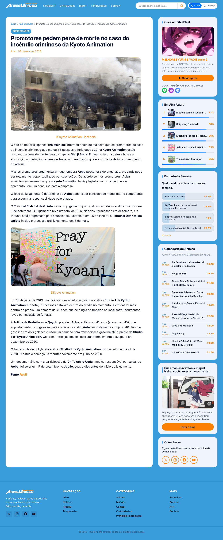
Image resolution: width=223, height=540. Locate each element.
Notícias (48, 5)
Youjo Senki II (179, 273)
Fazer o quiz (187, 426)
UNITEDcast (67, 5)
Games (120, 506)
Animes (120, 497)
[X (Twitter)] (166, 460)
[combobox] (156, 5)
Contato (174, 511)
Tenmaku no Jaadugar (189, 159)
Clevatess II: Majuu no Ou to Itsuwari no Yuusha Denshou (187, 294)
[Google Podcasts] (177, 90)
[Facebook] (184, 460)
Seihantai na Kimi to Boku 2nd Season (190, 147)
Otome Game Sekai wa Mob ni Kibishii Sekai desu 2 (188, 283)
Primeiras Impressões (129, 515)
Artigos (67, 506)
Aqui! (23, 374)
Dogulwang (178, 333)
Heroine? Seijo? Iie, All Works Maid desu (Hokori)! (187, 343)
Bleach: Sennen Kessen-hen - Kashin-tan (190, 112)
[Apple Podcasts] (171, 90)
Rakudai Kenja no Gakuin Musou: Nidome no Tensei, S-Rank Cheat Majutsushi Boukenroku (188, 316)
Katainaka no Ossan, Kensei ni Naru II (188, 305)
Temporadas (99, 5)
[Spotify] (164, 90)
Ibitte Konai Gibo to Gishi (185, 352)
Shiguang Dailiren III (187, 124)
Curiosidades (26, 24)
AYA (172, 506)
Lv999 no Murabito (182, 325)
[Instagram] (175, 460)
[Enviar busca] (181, 5)
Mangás (121, 501)
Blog (82, 5)
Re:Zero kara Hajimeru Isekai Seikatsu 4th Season (188, 264)
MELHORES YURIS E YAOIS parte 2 (184, 59)
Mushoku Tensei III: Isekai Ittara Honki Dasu (191, 135)
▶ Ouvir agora (188, 78)
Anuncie (174, 501)
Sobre (114, 5)
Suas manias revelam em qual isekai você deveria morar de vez (187, 369)
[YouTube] (194, 460)
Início (13, 24)
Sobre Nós (176, 497)
